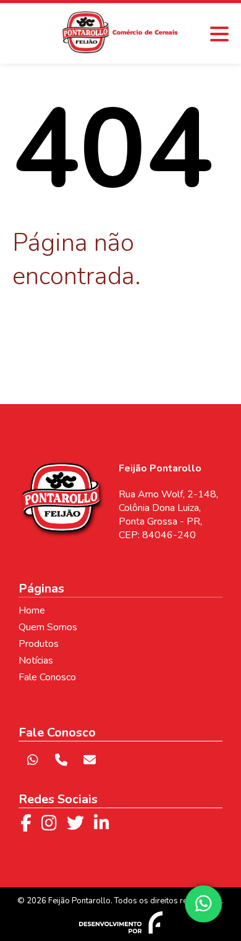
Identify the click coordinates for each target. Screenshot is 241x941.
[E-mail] (89, 760)
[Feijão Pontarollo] (120, 50)
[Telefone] (61, 760)
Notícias (36, 660)
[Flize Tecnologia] (121, 922)
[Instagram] (49, 823)
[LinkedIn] (101, 823)
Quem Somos (48, 627)
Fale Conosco (47, 677)
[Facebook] (26, 823)
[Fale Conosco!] (205, 904)
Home (32, 610)
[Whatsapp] (32, 760)
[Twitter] (75, 823)
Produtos (39, 644)
